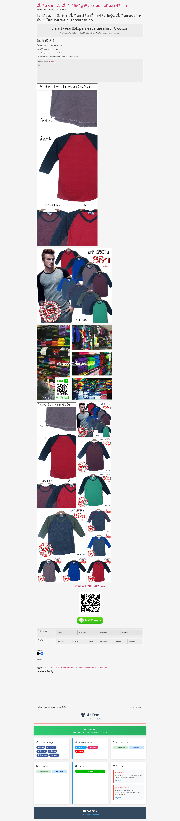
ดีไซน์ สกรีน (52, 747)
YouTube (80, 751)
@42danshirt (82, 747)
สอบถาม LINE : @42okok (90, 586)
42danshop (93, 747)
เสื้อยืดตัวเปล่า (43, 755)
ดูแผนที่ (119, 780)
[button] (56, 455)
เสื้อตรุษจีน (55, 755)
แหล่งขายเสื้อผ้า (102, 668)
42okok (41, 747)
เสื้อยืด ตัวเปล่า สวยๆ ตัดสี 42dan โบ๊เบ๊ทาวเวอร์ (68, 668)
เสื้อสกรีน (53, 751)
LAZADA (53, 62)
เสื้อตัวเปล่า (42, 751)
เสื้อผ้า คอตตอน (47, 668)
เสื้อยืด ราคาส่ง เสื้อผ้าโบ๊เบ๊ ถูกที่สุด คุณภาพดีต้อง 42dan (82, 5)
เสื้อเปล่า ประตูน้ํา (90, 668)
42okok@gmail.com (92, 815)
